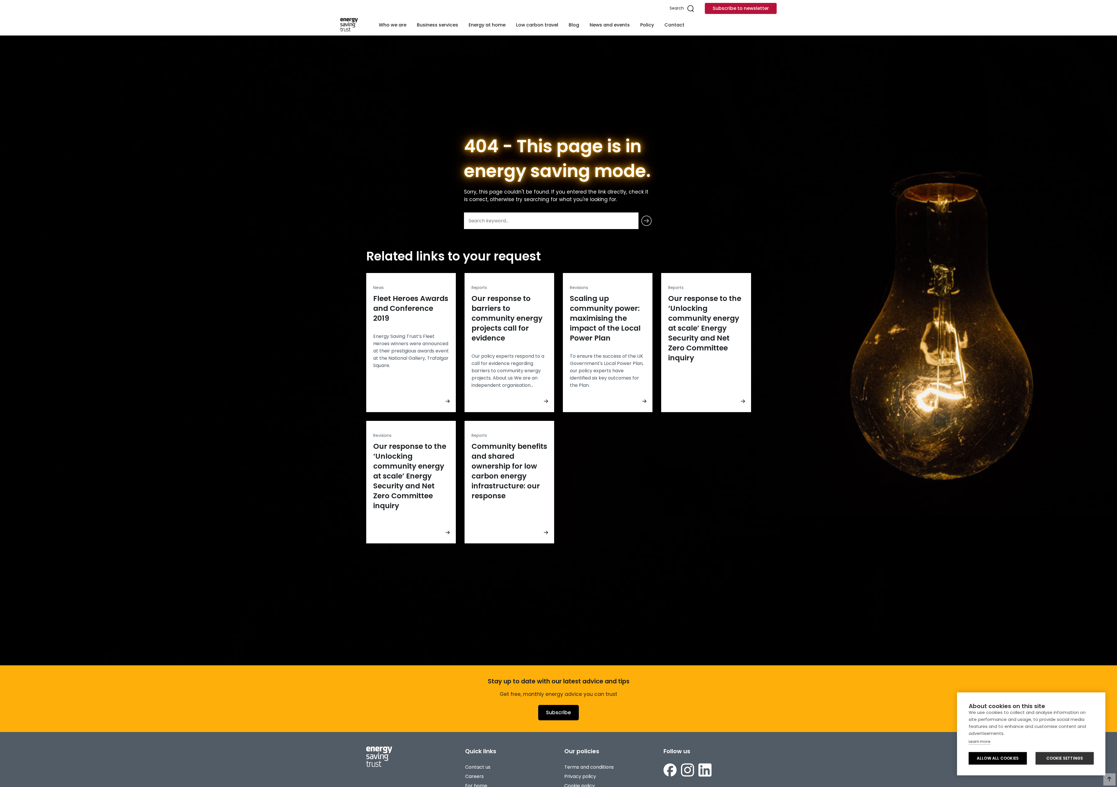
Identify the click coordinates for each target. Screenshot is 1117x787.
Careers (474, 776)
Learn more (979, 741)
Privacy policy (580, 776)
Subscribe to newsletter (741, 8)
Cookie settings (1064, 758)
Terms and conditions (589, 767)
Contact (674, 25)
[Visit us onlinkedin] (705, 770)
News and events (610, 25)
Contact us (477, 767)
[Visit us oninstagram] (687, 770)
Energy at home (487, 25)
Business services (437, 25)
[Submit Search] (646, 221)
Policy (647, 25)
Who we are (392, 25)
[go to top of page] (1109, 779)
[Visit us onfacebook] (670, 770)
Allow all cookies (998, 758)
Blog (574, 25)
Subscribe (558, 712)
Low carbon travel (537, 25)
